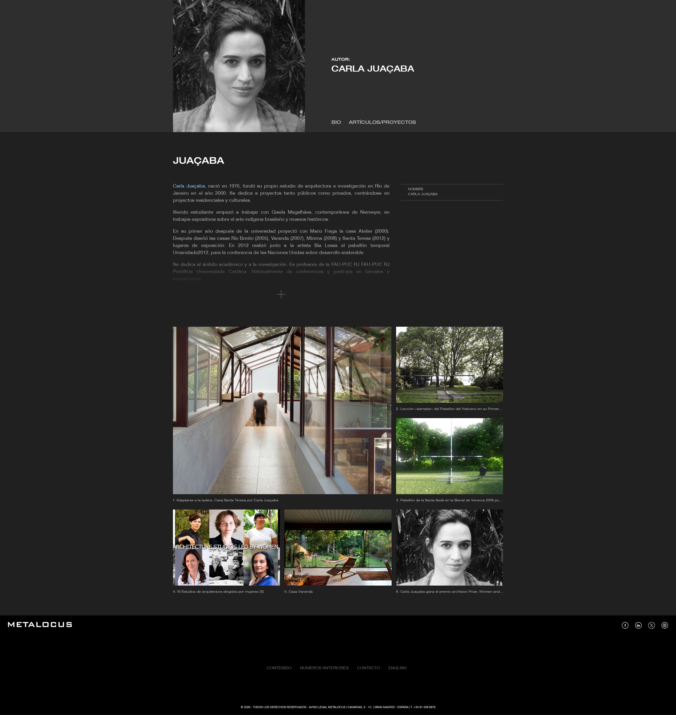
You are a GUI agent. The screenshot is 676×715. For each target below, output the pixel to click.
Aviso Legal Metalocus (327, 707)
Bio (336, 122)
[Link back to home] (40, 625)
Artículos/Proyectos (382, 122)
